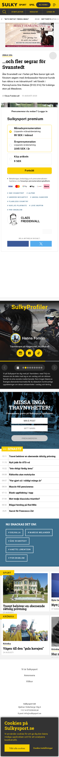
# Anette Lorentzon (19, 549)
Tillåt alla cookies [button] (17, 748)
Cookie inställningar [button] (43, 748)
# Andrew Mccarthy (17, 197)
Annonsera (29, 675)
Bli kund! (43, 5)
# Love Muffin (36, 206)
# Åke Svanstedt (15, 193)
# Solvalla (14, 532)
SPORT (22, 4)
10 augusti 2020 (29, 96)
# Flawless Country (17, 201)
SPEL (32, 4)
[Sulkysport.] (7, 5)
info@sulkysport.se (32, 713)
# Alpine (31, 193)
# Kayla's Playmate (17, 206)
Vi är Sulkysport (29, 669)
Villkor (29, 681)
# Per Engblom (14, 210)
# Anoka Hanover (39, 197)
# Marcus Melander (39, 532)
